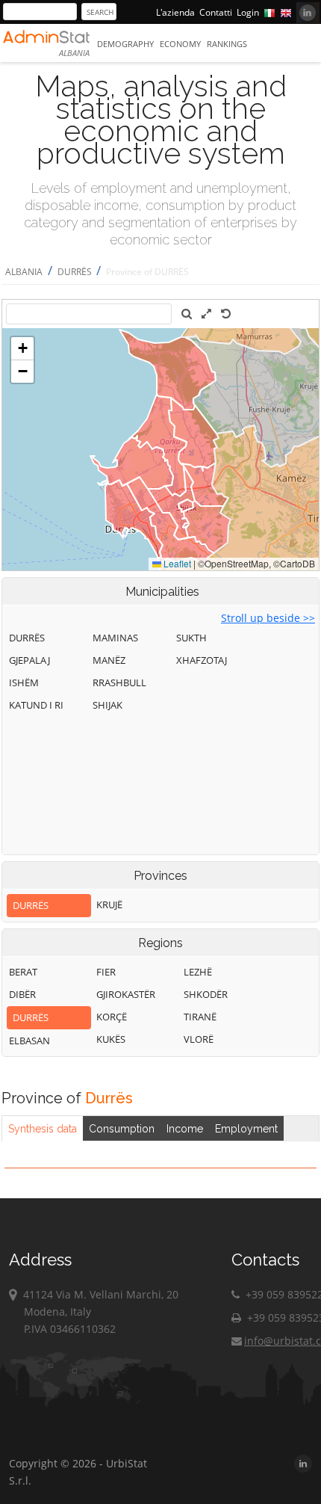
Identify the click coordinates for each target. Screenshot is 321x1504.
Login (248, 12)
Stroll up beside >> (268, 618)
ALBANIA (24, 271)
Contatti (215, 12)
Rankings (227, 43)
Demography (125, 43)
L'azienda (175, 12)
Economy (180, 43)
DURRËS (75, 271)
